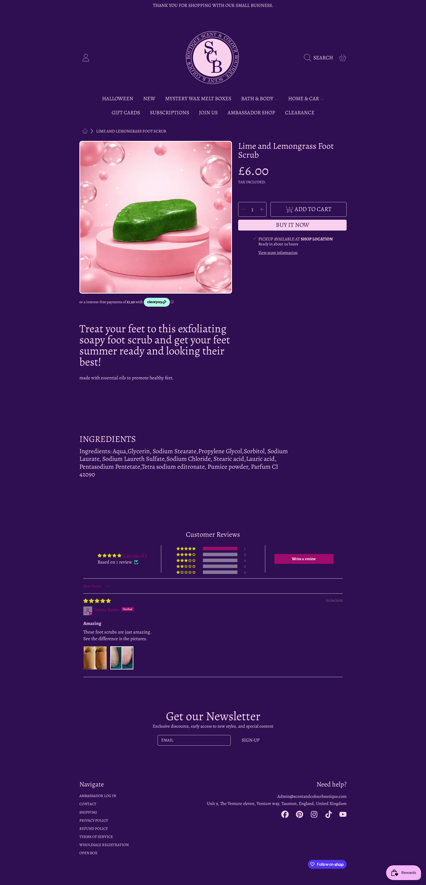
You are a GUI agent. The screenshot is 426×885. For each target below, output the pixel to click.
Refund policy (93, 828)
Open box (88, 852)
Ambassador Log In (97, 795)
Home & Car (304, 98)
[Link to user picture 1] (95, 658)
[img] (97, 601)
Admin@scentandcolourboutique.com (312, 796)
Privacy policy (93, 820)
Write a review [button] (304, 559)
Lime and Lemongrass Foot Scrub (131, 131)
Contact (87, 803)
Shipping (88, 812)
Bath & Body (257, 98)
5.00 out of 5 (135, 555)
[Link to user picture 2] (122, 658)
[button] (320, 57)
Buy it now (292, 225)
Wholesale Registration (104, 844)
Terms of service (96, 836)
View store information (278, 252)
